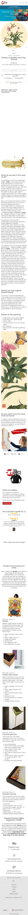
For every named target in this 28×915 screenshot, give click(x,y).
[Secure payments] (14, 855)
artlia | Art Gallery (13, 877)
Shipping (11, 64)
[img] (14, 513)
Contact (14, 887)
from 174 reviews (13, 515)
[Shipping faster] (14, 843)
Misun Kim (10, 319)
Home (13, 53)
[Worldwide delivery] (14, 867)
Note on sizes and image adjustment (14, 83)
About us (14, 884)
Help (13, 881)
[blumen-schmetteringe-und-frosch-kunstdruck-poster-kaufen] (14, 439)
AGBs (14, 889)
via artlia (7, 503)
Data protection (14, 893)
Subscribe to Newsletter (13, 897)
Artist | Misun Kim (14, 55)
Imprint (14, 891)
